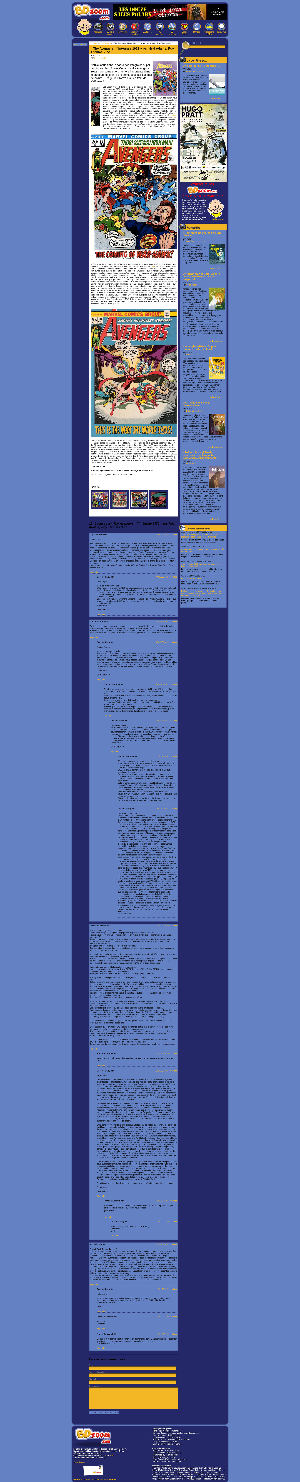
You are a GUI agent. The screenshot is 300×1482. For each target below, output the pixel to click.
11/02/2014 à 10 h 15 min (166, 926)
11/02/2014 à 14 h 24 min (166, 1201)
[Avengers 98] (139, 508)
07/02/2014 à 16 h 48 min (166, 577)
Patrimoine (122, 32)
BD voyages (172, 33)
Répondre (94, 572)
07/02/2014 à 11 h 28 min (166, 621)
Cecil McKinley (100, 58)
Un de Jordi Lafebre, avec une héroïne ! (201, 276)
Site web (92, 1379)
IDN (112, 1455)
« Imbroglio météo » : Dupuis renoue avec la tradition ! (199, 348)
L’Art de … (147, 32)
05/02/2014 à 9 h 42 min (167, 534)
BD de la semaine (110, 33)
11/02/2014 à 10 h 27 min (166, 1053)
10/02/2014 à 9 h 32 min (167, 756)
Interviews (221, 32)
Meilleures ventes (135, 33)
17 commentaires (80, 44)
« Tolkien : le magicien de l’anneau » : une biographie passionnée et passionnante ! (200, 455)
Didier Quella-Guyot (194, 71)
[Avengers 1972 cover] (100, 508)
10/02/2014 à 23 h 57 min (166, 808)
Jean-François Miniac (195, 241)
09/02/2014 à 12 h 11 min (166, 720)
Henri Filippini (192, 355)
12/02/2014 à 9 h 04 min (167, 1317)
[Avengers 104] (119, 508)
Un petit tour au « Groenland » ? (201, 66)
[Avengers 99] (158, 508)
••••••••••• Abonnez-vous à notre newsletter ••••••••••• (94, 1479)
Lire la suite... (215, 98)
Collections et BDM (209, 33)
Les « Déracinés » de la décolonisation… (196, 404)
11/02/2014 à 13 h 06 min (166, 1071)
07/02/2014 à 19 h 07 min (166, 684)
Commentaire (95, 1386)
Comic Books (184, 33)
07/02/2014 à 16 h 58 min (166, 642)
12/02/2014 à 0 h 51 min (167, 1222)
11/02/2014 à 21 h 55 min (166, 1244)
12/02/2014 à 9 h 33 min (167, 1334)
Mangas (196, 32)
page (174, 115)
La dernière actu (197, 60)
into (152, 266)
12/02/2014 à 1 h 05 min (167, 1289)
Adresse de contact (97, 1372)
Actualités (98, 32)
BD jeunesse (160, 33)
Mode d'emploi (79, 1462)
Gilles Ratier (191, 285)
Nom (91, 1365)
